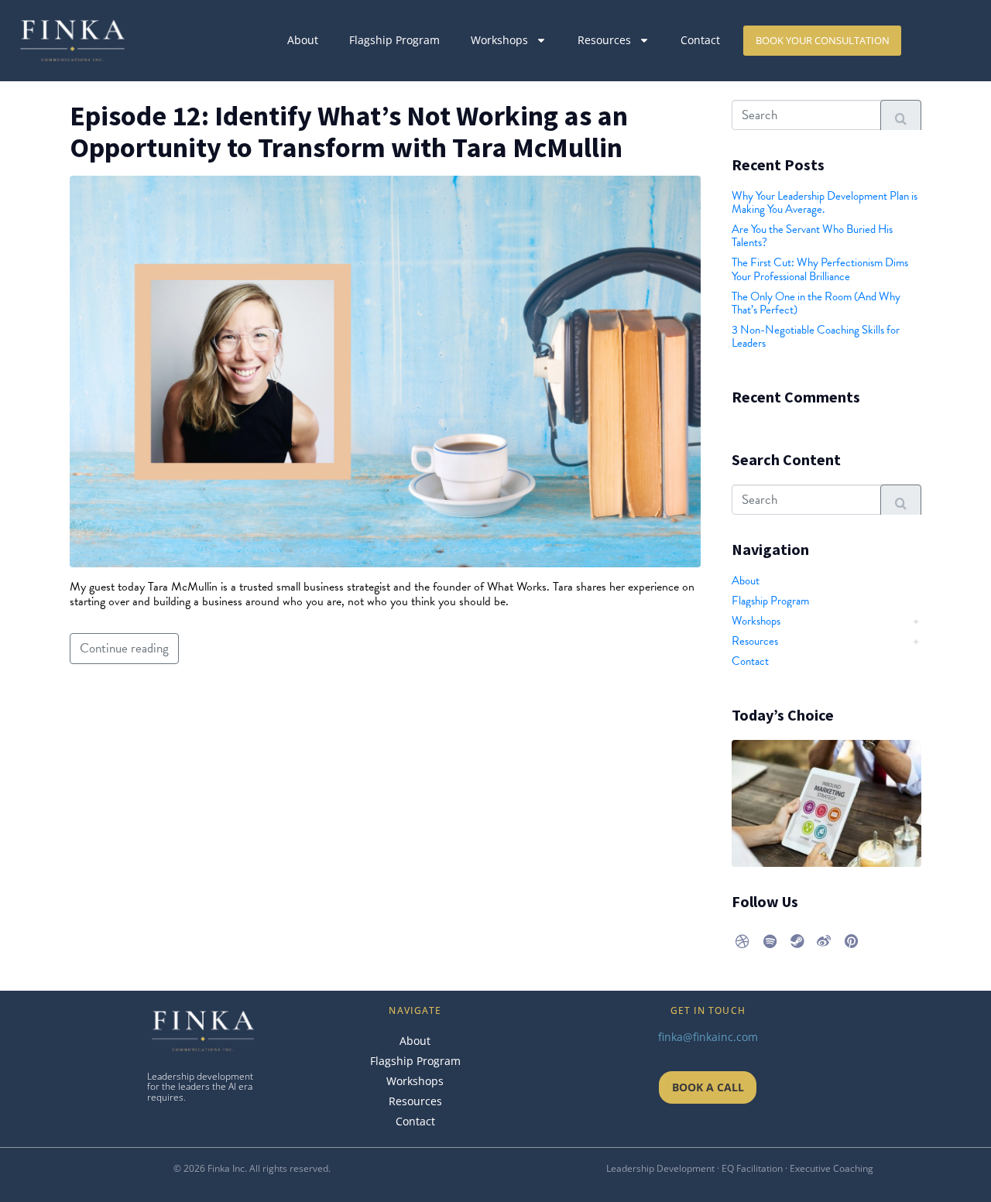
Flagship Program (394, 40)
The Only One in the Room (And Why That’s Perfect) (816, 303)
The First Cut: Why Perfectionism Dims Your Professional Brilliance (820, 269)
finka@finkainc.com (708, 1036)
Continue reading (124, 648)
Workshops (499, 40)
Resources (604, 40)
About (302, 40)
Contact (700, 40)
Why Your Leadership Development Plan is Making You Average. (824, 202)
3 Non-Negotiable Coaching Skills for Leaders (816, 336)
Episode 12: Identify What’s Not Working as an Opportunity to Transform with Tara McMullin (349, 131)
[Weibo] (823, 941)
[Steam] (796, 941)
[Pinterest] (851, 941)
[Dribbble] (742, 941)
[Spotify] (769, 941)
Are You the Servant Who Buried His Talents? (812, 236)
